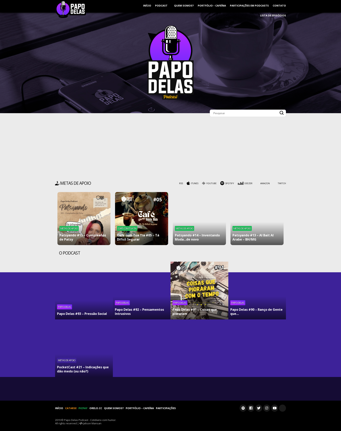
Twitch (282, 183)
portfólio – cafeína (212, 5)
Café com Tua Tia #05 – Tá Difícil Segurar (138, 237)
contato (279, 5)
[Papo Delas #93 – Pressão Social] (84, 290)
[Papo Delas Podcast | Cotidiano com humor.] (170, 98)
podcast (161, 5)
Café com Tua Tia (127, 228)
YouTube (211, 183)
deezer (248, 183)
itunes (194, 183)
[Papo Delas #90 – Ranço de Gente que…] (257, 290)
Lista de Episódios (273, 15)
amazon (265, 183)
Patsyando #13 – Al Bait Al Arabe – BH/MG (253, 237)
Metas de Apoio (69, 228)
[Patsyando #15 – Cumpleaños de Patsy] (84, 218)
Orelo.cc (95, 408)
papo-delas (64, 307)
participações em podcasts (249, 5)
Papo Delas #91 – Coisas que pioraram (194, 311)
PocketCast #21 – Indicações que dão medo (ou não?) (83, 369)
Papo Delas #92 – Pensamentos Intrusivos (139, 311)
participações (166, 408)
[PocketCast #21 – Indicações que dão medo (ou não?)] (84, 348)
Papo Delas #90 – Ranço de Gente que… (256, 311)
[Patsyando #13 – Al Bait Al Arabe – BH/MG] (257, 218)
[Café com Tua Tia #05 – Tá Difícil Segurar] (141, 218)
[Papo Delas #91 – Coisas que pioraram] (199, 290)
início (147, 5)
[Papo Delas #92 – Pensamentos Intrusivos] (142, 290)
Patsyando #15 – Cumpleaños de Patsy (82, 237)
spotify (229, 183)
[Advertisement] (170, 149)
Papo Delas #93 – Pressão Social (82, 314)
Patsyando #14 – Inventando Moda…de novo (197, 237)
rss (181, 183)
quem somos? (184, 5)
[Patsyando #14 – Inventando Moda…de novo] (199, 218)
